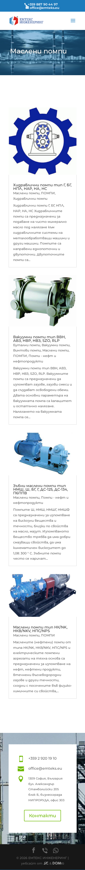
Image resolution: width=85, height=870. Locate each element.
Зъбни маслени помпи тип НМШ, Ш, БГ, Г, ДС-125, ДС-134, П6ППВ (40, 489)
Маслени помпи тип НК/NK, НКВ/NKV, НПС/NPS (40, 629)
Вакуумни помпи (56, 345)
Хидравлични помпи (30, 199)
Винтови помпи (27, 350)
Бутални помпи (26, 345)
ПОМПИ (48, 193)
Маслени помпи (26, 193)
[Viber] (44, 850)
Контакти (42, 815)
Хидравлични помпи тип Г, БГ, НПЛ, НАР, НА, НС (42, 187)
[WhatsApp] (55, 850)
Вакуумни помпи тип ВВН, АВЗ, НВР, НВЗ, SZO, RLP (39, 339)
